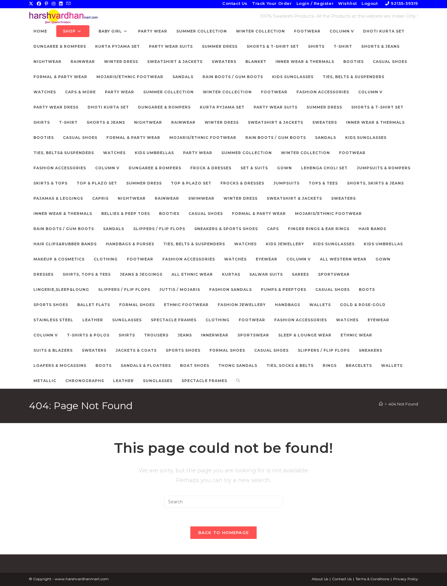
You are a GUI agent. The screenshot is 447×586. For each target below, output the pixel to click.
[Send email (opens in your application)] (68, 4)
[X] (32, 4)
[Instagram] (53, 4)
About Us (320, 579)
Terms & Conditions (372, 579)
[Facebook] (39, 4)
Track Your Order (272, 3)
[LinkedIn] (60, 4)
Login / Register (315, 3)
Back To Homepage (223, 532)
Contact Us (235, 3)
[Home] (381, 404)
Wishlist (347, 3)
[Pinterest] (46, 4)
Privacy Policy (405, 579)
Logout (370, 3)
